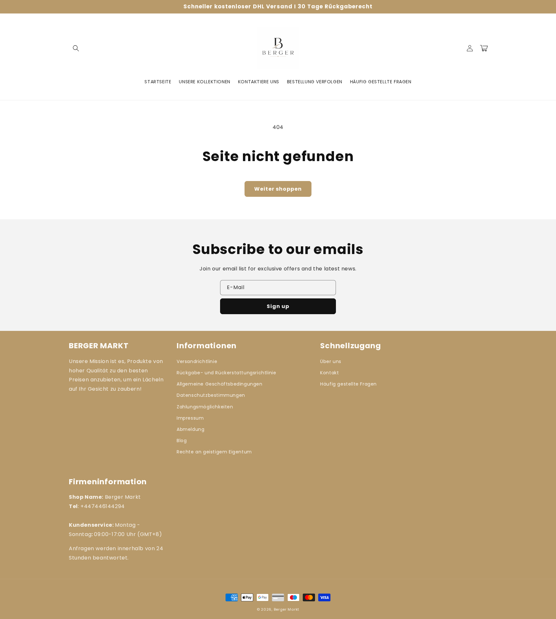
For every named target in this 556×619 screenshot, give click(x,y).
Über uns (330, 361)
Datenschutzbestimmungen (211, 395)
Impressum (190, 418)
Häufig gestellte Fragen (348, 384)
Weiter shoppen (278, 189)
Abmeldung (190, 429)
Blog (182, 440)
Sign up (278, 306)
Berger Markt (286, 609)
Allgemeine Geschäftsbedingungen (220, 384)
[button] (76, 48)
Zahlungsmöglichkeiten (205, 407)
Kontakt (329, 372)
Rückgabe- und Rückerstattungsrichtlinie (226, 372)
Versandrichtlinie (197, 361)
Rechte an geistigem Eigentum (214, 452)
